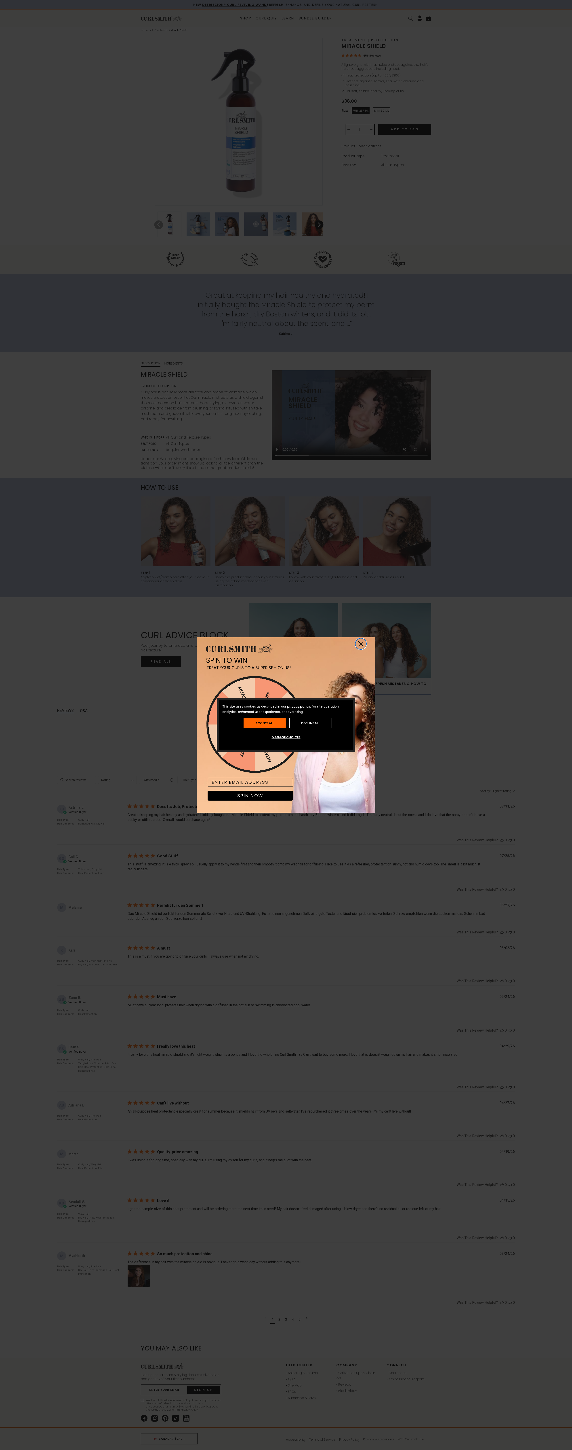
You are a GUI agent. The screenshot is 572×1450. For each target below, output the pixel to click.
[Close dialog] (360, 643)
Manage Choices (286, 737)
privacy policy (298, 706)
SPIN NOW (250, 796)
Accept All (264, 723)
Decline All (310, 723)
